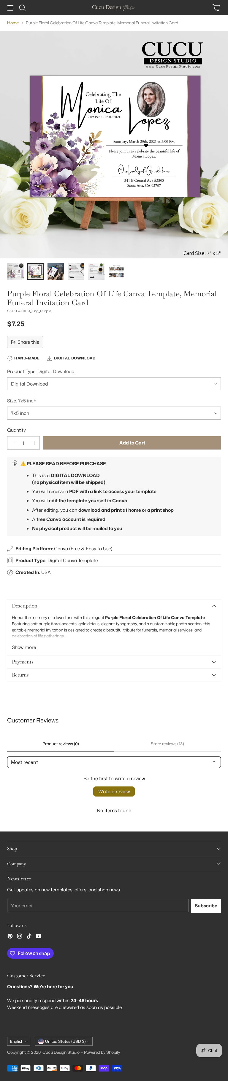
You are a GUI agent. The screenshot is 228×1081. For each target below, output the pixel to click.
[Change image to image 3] (56, 271)
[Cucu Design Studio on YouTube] (38, 937)
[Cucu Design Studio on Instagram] (19, 937)
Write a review (114, 791)
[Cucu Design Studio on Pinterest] (10, 937)
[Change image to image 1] (15, 271)
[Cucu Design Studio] (114, 7)
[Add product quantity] (34, 442)
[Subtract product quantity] (12, 442)
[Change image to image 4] (76, 271)
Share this (28, 342)
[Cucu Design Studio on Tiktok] (29, 937)
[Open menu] (10, 7)
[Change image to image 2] (35, 271)
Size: (21, 400)
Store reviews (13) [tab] (167, 743)
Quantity (16, 430)
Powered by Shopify (102, 1052)
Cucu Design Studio (61, 1052)
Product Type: (40, 371)
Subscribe (206, 905)
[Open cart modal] (216, 7)
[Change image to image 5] (96, 271)
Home (13, 22)
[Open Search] (22, 7)
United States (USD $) (65, 1041)
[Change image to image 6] (116, 271)
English (16, 1041)
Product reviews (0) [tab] (60, 743)
